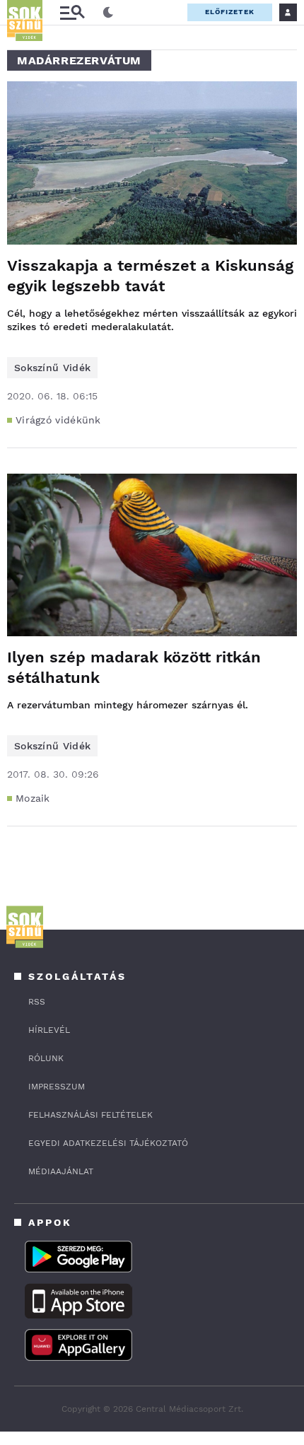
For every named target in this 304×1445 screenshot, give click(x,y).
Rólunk (46, 1058)
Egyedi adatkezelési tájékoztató (108, 1143)
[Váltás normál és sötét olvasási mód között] (108, 12)
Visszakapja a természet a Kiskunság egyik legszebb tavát (150, 276)
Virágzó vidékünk (58, 420)
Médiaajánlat (60, 1171)
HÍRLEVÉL (49, 1030)
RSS (36, 1002)
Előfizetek (230, 12)
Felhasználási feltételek (90, 1115)
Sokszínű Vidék (52, 367)
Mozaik (33, 798)
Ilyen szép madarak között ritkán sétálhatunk (134, 667)
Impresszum (56, 1087)
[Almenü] (72, 12)
